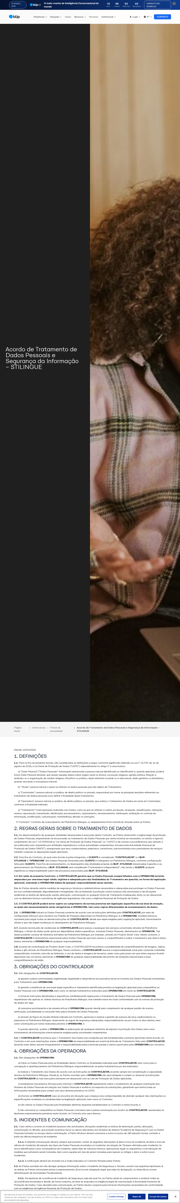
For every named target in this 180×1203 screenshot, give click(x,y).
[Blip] (14, 17)
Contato (162, 16)
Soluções (54, 17)
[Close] (175, 1196)
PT (148, 17)
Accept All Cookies (158, 1196)
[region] (90, 1197)
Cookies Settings (116, 1196)
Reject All (137, 1196)
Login (135, 17)
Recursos (78, 17)
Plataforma (39, 17)
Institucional (107, 17)
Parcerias (93, 17)
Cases (68, 17)
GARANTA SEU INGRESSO (153, 5)
